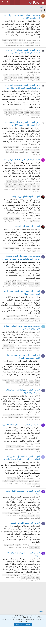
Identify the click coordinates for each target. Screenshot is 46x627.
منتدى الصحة (36, 192)
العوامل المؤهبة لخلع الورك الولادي (25, 196)
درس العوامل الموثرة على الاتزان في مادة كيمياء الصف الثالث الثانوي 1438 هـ (22, 123)
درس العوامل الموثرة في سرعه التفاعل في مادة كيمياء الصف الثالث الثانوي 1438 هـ (22, 86)
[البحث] (2, 2)
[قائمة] (43, 2)
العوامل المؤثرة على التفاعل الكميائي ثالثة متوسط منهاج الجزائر (22, 391)
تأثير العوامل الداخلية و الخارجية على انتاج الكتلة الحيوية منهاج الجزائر (23, 356)
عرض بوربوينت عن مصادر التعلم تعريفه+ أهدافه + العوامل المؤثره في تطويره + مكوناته (21, 257)
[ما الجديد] (7, 2)
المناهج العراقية (24, 321)
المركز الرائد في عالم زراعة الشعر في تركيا (22, 159)
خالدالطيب (37, 446)
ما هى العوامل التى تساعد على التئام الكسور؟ (21, 424)
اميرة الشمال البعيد (34, 345)
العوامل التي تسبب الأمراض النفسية (25, 522)
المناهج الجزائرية (24, 385)
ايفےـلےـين (37, 478)
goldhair (37, 181)
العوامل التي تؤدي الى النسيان (27, 226)
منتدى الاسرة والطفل (11, 221)
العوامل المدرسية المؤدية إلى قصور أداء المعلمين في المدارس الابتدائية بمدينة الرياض (21, 457)
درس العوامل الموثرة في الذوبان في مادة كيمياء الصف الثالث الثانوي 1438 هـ (23, 51)
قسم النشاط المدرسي (10, 286)
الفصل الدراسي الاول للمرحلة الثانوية (17, 45)
